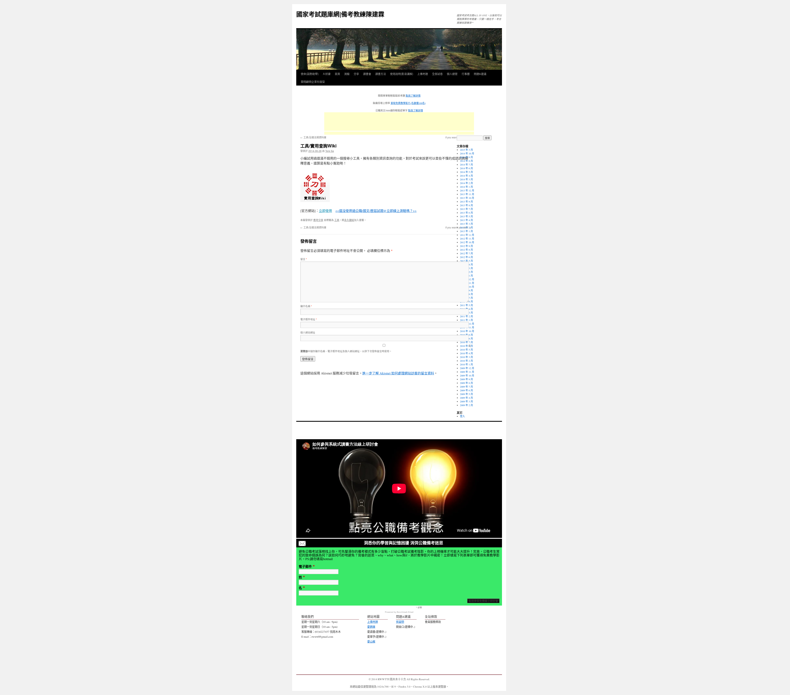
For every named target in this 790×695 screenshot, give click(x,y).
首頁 (337, 74)
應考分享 (318, 220)
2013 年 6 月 (466, 212)
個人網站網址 (307, 332)
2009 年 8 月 (466, 383)
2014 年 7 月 (466, 164)
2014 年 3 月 (466, 179)
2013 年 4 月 (466, 220)
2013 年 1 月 (466, 231)
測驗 (347, 74)
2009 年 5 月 (466, 394)
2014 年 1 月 (466, 186)
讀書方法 (380, 74)
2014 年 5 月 (466, 172)
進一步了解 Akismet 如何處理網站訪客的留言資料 (398, 373)
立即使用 (325, 210)
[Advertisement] (399, 121)
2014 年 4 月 (466, 175)
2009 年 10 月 (467, 375)
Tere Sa (329, 151)
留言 (303, 259)
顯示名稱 (306, 306)
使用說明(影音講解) (401, 74)
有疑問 (400, 622)
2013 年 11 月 (467, 194)
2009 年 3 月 (466, 401)
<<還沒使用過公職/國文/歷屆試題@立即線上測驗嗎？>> (376, 210)
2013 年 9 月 (466, 201)
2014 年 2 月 (466, 183)
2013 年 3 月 (466, 223)
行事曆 (466, 74)
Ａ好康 (327, 74)
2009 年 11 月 (467, 371)
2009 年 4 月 (466, 397)
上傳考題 (422, 74)
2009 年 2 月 (466, 405)
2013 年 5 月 (466, 216)
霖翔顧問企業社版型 (313, 81)
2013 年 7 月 (466, 209)
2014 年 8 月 (466, 160)
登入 (462, 416)
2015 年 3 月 (466, 149)
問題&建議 (480, 74)
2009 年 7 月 (466, 386)
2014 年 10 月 (467, 153)
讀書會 (367, 74)
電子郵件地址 (308, 319)
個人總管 (452, 74)
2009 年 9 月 (466, 379)
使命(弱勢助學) (309, 74)
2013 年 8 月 (466, 205)
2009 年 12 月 (467, 368)
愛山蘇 (371, 641)
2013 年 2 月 (466, 227)
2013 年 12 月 (467, 190)
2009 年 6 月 (466, 390)
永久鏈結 (349, 220)
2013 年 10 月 (467, 197)
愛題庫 (371, 627)
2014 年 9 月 (466, 157)
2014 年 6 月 (466, 168)
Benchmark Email (405, 612)
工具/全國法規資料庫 (313, 137)
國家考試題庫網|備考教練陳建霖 (340, 13)
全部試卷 (437, 74)
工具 (336, 220)
